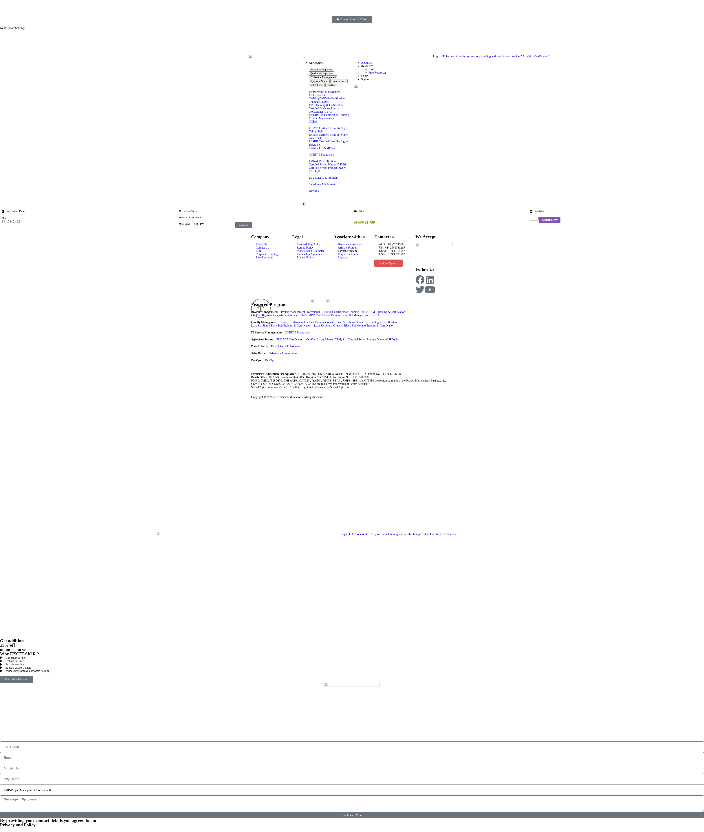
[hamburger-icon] (303, 57)
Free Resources (377, 72)
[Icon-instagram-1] (439, 279)
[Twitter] (420, 289)
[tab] (321, 70)
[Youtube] (429, 289)
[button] (243, 225)
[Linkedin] (429, 279)
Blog (371, 69)
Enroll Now (550, 219)
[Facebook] (420, 279)
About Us (367, 62)
